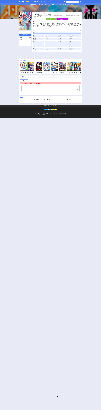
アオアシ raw (32, 100)
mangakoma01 (59, 99)
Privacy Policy (55, 105)
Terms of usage (46, 105)
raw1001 (47, 99)
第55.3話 (34, 38)
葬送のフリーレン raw (53, 99)
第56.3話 (34, 35)
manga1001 (29, 99)
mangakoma (65, 99)
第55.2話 (47, 38)
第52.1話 (34, 48)
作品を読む (25, 34)
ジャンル (33, 1)
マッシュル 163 (44, 100)
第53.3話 (47, 41)
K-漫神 (40, 99)
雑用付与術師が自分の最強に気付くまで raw (55, 100)
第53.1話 (71, 41)
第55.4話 (71, 35)
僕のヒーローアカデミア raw (25, 100)
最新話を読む (63, 19)
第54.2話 (71, 38)
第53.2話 (59, 41)
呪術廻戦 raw (69, 99)
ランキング (39, 1)
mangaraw (25, 99)
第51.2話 (59, 48)
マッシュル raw (38, 100)
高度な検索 (45, 1)
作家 (51, 19)
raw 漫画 (43, 99)
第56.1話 (59, 35)
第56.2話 (47, 35)
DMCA (51, 105)
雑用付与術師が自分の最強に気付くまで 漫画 (71, 100)
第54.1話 (34, 41)
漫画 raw (21, 99)
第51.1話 (71, 48)
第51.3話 (47, 48)
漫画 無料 (37, 99)
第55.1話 (59, 38)
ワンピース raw (75, 99)
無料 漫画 (33, 99)
